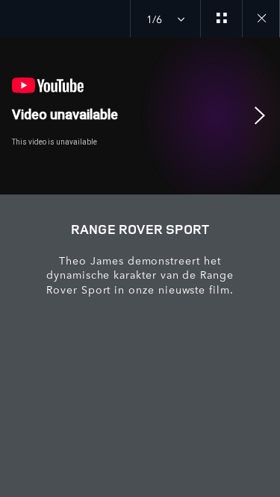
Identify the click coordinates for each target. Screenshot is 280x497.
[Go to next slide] (263, 115)
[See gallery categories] (221, 18)
